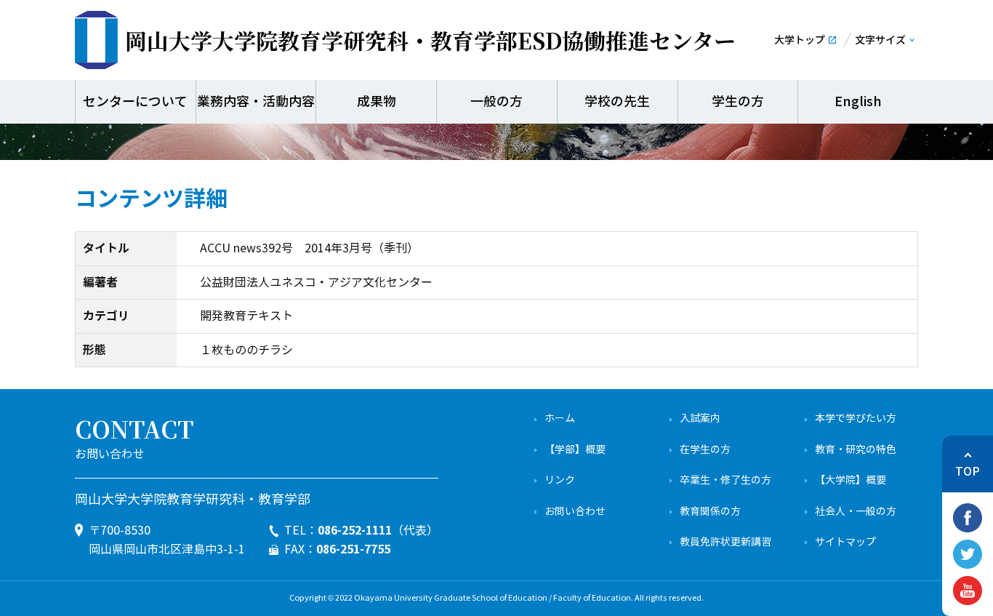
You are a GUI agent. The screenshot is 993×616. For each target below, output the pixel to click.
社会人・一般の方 (855, 511)
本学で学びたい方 (855, 418)
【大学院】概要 (850, 480)
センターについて (135, 102)
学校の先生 (617, 102)
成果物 (376, 102)
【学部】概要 (575, 450)
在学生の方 (705, 450)
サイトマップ (845, 542)
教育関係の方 (710, 511)
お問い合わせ (575, 511)
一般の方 (496, 102)
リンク (559, 480)
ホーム (559, 418)
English (858, 102)
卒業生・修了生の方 (725, 480)
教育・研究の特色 (855, 450)
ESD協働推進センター (430, 40)
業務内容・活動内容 (256, 102)
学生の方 (738, 102)
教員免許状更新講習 (725, 542)
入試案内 (700, 418)
